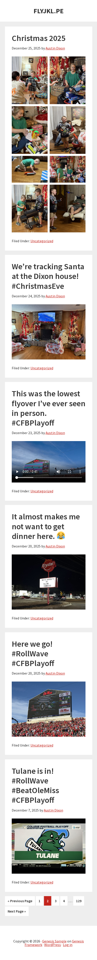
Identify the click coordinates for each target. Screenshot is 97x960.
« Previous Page (20, 902)
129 (79, 900)
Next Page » (16, 912)
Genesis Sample (54, 941)
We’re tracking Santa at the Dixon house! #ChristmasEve (48, 276)
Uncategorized (41, 241)
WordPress (52, 944)
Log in (67, 944)
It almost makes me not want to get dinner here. (46, 526)
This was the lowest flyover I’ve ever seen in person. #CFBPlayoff (48, 408)
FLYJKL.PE (49, 11)
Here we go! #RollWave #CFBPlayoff (33, 653)
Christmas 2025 (38, 38)
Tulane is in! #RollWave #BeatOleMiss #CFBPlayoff (35, 785)
